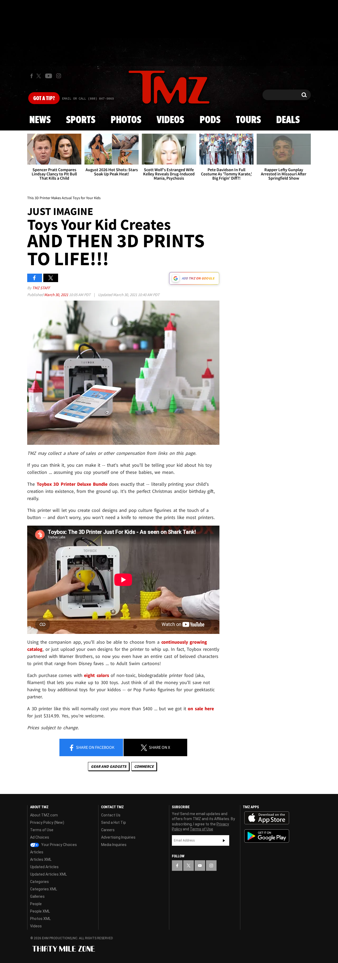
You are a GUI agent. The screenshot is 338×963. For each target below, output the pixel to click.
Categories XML (43, 889)
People (36, 904)
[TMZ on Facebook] (31, 76)
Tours (248, 120)
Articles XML (40, 859)
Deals (288, 120)
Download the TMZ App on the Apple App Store (266, 818)
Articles (36, 852)
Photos (126, 120)
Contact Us (110, 815)
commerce (144, 766)
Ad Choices (39, 837)
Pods (210, 120)
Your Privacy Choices (58, 845)
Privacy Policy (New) (47, 822)
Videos (170, 120)
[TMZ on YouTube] (200, 865)
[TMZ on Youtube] (48, 75)
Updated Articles (44, 867)
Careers (108, 830)
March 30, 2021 (56, 294)
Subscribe (224, 840)
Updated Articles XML (48, 874)
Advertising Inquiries (118, 837)
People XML (40, 911)
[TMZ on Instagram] (58, 75)
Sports (80, 120)
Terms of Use (41, 830)
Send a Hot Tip (113, 822)
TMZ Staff (41, 287)
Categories (39, 882)
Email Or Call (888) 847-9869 (88, 99)
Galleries (37, 896)
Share (94, 747)
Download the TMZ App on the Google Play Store (266, 836)
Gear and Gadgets (108, 766)
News (40, 120)
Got (44, 98)
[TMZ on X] (39, 76)
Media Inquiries (113, 845)
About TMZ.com (44, 815)
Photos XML (40, 919)
